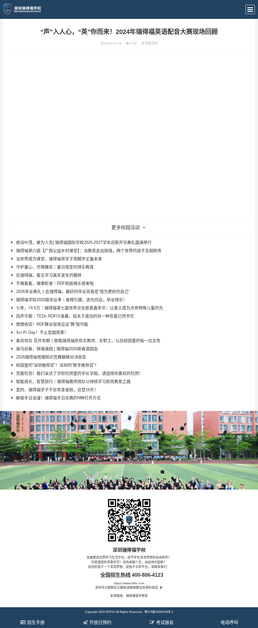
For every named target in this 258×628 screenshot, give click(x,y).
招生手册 (35, 622)
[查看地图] (161, 587)
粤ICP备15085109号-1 (158, 612)
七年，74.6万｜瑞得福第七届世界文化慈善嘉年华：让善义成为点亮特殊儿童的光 (89, 308)
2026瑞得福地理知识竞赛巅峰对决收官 (51, 357)
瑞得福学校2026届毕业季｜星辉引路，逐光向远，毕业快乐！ (71, 299)
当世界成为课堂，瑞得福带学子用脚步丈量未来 (59, 258)
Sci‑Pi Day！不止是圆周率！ (42, 332)
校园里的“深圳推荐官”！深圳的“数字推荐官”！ (57, 365)
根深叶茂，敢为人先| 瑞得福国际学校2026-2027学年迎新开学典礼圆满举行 (84, 242)
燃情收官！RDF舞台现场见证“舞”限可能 (52, 324)
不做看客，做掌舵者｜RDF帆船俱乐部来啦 (55, 283)
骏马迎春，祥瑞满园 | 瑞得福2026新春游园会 (57, 348)
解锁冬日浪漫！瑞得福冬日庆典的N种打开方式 (58, 397)
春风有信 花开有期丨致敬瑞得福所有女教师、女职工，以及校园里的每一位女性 (88, 340)
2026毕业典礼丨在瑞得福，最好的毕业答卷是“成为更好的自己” (73, 291)
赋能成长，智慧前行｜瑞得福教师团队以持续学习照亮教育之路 (73, 381)
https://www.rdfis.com (129, 583)
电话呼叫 (228, 622)
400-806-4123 (147, 575)
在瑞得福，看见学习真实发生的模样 (48, 275)
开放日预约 (99, 622)
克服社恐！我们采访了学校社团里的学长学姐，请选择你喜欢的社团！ (79, 373)
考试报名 (164, 622)
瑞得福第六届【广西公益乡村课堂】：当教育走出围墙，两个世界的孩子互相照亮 (88, 250)
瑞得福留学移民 (137, 595)
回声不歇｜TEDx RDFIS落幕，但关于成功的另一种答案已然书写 (75, 316)
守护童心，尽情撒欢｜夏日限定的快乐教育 (55, 267)
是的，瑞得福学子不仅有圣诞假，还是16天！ (57, 389)
